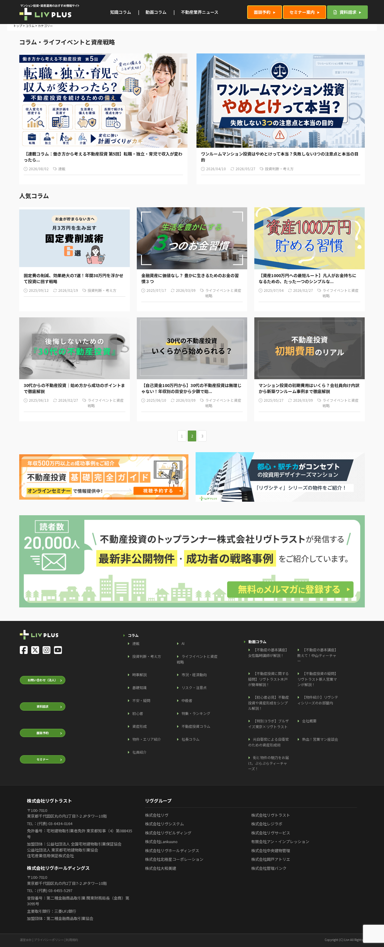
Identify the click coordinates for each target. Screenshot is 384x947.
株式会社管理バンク (268, 868)
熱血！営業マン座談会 (320, 739)
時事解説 (139, 674)
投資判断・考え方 (146, 656)
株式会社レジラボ (266, 824)
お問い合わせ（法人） (43, 680)
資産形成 (139, 726)
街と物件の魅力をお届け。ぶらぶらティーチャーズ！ (268, 763)
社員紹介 (139, 752)
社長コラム (191, 739)
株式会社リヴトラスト (270, 815)
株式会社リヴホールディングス (172, 850)
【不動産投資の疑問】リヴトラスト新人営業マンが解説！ (317, 679)
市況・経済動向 (194, 674)
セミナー (43, 759)
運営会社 (26, 939)
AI (183, 643)
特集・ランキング (196, 713)
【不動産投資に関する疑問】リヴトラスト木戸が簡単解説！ (268, 679)
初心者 (137, 713)
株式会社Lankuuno (161, 841)
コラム (30, 25)
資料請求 (347, 12)
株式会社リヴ (156, 815)
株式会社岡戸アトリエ (270, 859)
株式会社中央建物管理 (270, 850)
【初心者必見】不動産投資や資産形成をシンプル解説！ (268, 702)
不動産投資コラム (196, 726)
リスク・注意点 (194, 687)
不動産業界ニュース (199, 12)
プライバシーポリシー (49, 939)
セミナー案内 (302, 12)
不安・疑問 (141, 700)
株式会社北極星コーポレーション (174, 859)
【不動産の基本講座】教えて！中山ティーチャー (317, 655)
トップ (17, 25)
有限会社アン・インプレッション (280, 841)
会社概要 (309, 720)
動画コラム (156, 12)
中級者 (187, 700)
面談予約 (262, 12)
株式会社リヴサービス (270, 833)
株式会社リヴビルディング (168, 833)
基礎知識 (139, 687)
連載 (136, 643)
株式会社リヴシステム (164, 824)
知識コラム (120, 12)
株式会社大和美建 (160, 868)
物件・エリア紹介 (146, 739)
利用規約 (72, 939)
